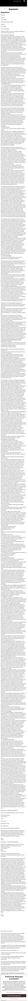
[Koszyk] (22, 4)
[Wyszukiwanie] (19, 4)
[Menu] (25, 4)
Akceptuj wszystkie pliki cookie (14, 995)
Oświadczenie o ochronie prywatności (14, 992)
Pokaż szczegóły (14, 998)
